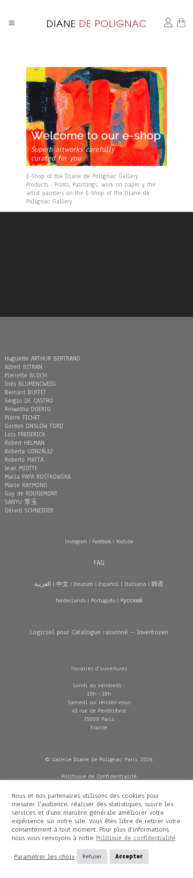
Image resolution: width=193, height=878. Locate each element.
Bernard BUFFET (25, 392)
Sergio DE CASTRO (29, 401)
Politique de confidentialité (136, 837)
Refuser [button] (92, 856)
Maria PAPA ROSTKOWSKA (38, 477)
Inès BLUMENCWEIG (30, 384)
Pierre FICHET (22, 417)
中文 (62, 584)
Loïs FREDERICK (25, 434)
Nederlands (71, 600)
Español (108, 584)
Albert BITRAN (23, 367)
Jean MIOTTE (21, 468)
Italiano (135, 584)
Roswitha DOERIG (28, 409)
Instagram (76, 541)
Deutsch (83, 584)
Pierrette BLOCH (26, 375)
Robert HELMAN (25, 443)
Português (103, 600)
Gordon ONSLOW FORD (34, 426)
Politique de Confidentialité (99, 776)
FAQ (99, 562)
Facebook (101, 541)
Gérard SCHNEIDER (29, 510)
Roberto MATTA (24, 460)
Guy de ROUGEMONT (31, 493)
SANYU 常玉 (21, 502)
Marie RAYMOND (26, 485)
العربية (42, 584)
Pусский (131, 600)
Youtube (124, 541)
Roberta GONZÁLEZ (29, 451)
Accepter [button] (129, 856)
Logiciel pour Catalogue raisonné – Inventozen (99, 632)
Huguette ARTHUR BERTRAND (42, 358)
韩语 (157, 584)
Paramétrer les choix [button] (44, 857)
